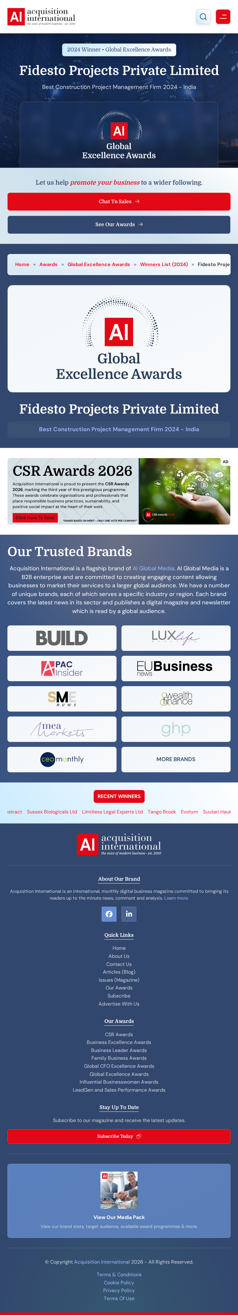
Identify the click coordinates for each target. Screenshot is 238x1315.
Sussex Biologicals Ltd (28, 812)
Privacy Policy (119, 1290)
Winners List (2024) (164, 264)
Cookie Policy (119, 1282)
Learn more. (176, 898)
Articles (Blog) (119, 972)
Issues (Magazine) (119, 980)
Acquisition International (102, 1262)
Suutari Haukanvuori (201, 812)
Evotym (165, 812)
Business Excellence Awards (119, 1042)
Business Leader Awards (119, 1050)
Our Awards (119, 987)
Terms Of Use (119, 1298)
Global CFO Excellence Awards (119, 1066)
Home (22, 264)
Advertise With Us (119, 1004)
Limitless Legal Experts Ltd (88, 812)
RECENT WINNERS (119, 796)
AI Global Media (153, 568)
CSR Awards (119, 1034)
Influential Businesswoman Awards (119, 1082)
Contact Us (119, 964)
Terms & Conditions (119, 1274)
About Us (119, 956)
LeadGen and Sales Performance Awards (119, 1090)
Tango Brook (138, 812)
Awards (48, 264)
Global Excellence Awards (99, 264)
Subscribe (119, 996)
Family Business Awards (119, 1058)
